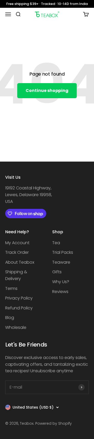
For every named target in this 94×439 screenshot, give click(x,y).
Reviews (60, 292)
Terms (11, 288)
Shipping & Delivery (16, 275)
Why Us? (60, 282)
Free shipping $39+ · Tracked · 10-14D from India (47, 3)
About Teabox (19, 262)
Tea (56, 243)
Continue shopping (47, 91)
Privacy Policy (19, 298)
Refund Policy (19, 308)
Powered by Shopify (53, 423)
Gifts (57, 272)
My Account (17, 243)
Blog (9, 318)
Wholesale (15, 327)
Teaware (61, 262)
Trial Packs (62, 252)
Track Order (17, 252)
